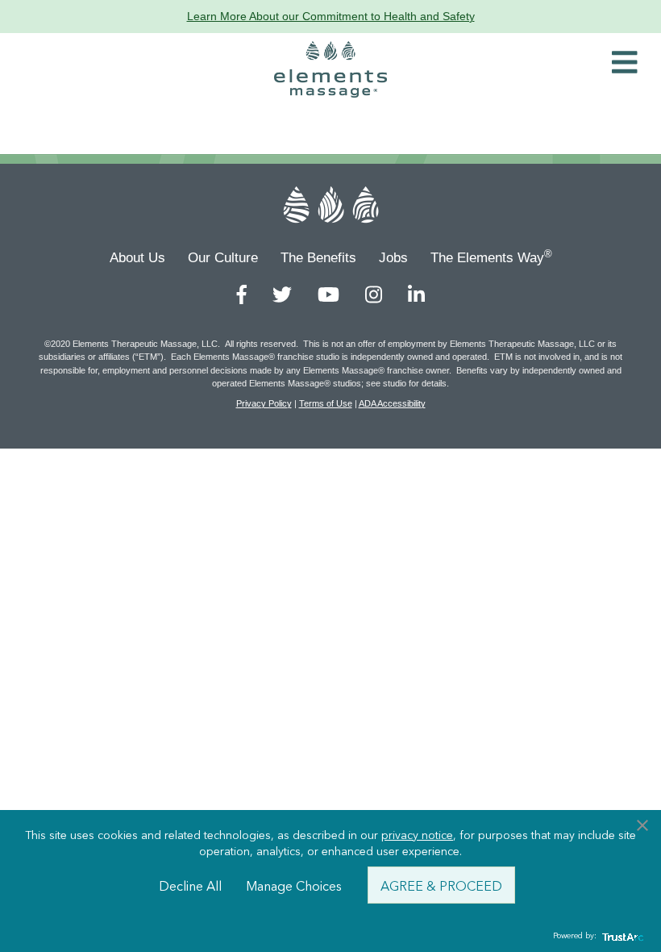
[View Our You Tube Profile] (328, 295)
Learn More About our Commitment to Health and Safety (331, 16)
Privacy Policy (264, 403)
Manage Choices (294, 885)
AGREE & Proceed (441, 885)
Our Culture (223, 257)
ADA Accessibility (392, 403)
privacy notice (417, 834)
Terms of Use (325, 403)
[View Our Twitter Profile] (282, 295)
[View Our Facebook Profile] (242, 295)
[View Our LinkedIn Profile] (416, 295)
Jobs (393, 257)
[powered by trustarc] (621, 936)
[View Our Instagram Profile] (373, 295)
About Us (137, 257)
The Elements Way (491, 256)
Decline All (190, 885)
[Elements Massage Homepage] (330, 69)
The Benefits (318, 257)
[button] (625, 63)
